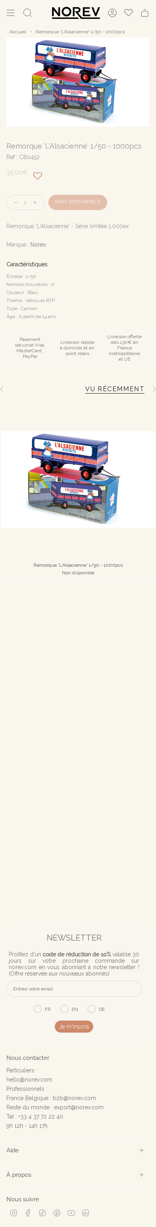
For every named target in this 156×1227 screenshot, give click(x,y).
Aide (12, 1150)
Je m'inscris (74, 1026)
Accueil (18, 32)
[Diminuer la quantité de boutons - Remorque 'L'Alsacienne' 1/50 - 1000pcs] (14, 202)
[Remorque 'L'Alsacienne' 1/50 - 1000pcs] (78, 479)
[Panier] (144, 13)
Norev (38, 244)
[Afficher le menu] (10, 13)
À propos (18, 1174)
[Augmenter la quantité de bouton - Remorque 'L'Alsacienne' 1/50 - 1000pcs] (36, 202)
